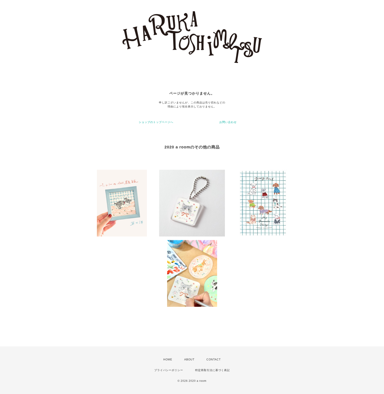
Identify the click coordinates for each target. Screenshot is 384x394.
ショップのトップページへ (156, 122)
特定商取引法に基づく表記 (212, 370)
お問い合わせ (228, 122)
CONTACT (213, 359)
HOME (167, 359)
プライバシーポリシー (168, 370)
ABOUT (189, 359)
